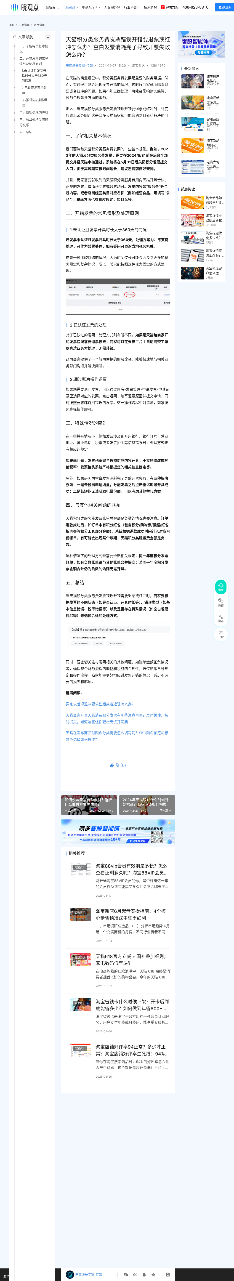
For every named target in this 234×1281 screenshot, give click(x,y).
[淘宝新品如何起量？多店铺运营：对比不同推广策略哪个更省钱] (192, 145)
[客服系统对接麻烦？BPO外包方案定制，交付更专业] (192, 124)
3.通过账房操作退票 (34, 102)
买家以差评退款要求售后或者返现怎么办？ (100, 704)
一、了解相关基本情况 (33, 48)
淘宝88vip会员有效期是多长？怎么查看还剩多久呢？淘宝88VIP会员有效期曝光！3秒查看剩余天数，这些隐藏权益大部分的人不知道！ (132, 869)
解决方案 (172, 7)
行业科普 (130, 7)
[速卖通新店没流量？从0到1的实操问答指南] (192, 103)
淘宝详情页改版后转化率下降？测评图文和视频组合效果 (214, 218)
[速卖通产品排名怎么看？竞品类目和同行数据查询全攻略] (192, 81)
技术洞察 (150, 7)
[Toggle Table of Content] (48, 37)
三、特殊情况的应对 (33, 112)
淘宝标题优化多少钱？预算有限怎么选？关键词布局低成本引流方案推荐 (214, 235)
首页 (12, 25)
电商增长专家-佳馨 (79, 65)
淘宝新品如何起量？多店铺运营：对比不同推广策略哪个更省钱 (214, 200)
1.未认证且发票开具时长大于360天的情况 (34, 76)
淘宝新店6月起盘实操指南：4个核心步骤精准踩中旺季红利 (131, 915)
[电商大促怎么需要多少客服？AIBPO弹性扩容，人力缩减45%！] (192, 167)
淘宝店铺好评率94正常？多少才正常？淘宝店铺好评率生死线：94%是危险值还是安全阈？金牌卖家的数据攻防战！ (133, 1050)
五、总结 (25, 132)
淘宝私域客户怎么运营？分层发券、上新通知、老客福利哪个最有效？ (214, 270)
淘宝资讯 (138, 65)
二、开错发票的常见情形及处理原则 (33, 60)
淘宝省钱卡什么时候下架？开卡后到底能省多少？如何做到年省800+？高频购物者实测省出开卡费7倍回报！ (132, 1005)
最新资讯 (52, 7)
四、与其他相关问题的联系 (33, 122)
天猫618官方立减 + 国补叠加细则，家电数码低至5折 (132, 960)
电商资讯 (68, 7)
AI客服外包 (112, 7)
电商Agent (89, 7)
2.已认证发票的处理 (34, 90)
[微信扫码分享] (126, 1274)
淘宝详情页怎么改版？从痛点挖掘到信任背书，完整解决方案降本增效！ (214, 253)
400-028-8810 (195, 7)
